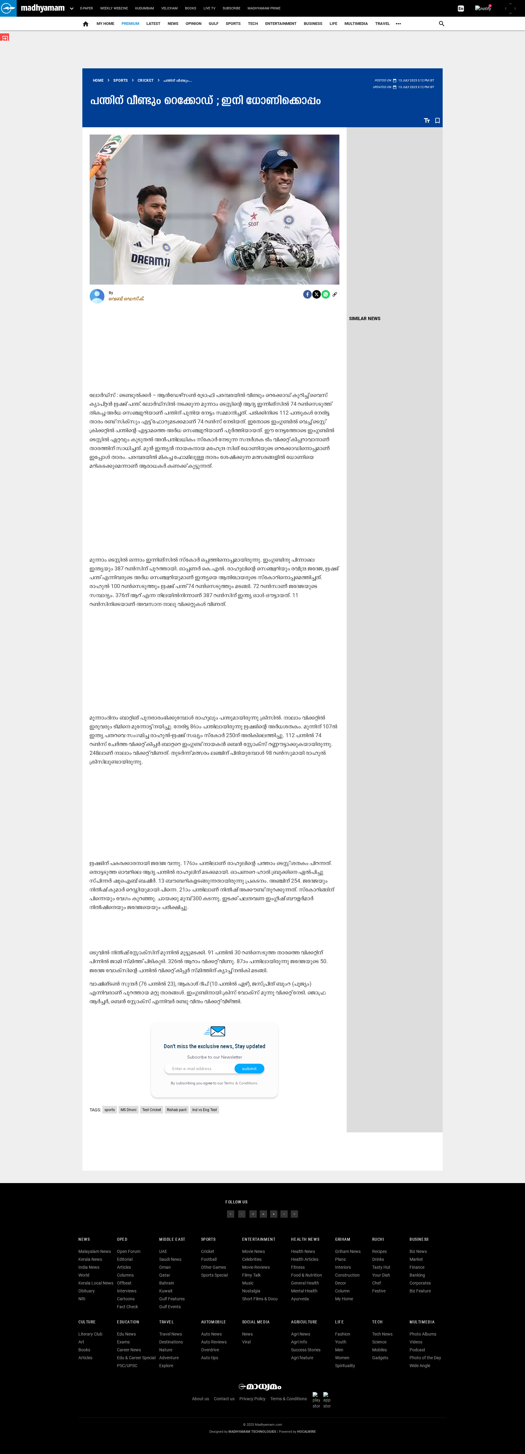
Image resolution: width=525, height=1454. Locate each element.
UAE (163, 1251)
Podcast (417, 1349)
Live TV (209, 8)
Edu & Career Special (136, 1357)
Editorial (124, 1259)
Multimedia (356, 23)
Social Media (256, 1322)
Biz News (418, 1251)
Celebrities (252, 1259)
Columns (125, 1275)
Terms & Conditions (240, 1083)
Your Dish (381, 1275)
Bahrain (166, 1283)
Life (333, 23)
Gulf (213, 23)
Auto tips (209, 1357)
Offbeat (124, 1283)
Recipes (379, 1251)
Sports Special (214, 1275)
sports (110, 1110)
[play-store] (317, 1400)
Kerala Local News (95, 1283)
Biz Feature (420, 1290)
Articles (124, 1267)
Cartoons (126, 1298)
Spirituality (345, 1365)
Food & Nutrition (306, 1275)
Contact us (224, 1398)
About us (200, 1398)
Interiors (343, 1267)
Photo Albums (423, 1334)
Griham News (348, 1251)
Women (342, 1357)
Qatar (164, 1275)
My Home (105, 23)
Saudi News (170, 1259)
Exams (123, 1341)
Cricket (207, 1251)
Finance (417, 1267)
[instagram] (253, 1213)
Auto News (211, 1334)
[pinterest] (294, 1213)
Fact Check (127, 1306)
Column (342, 1290)
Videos (416, 1341)
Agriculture (304, 1322)
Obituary (86, 1290)
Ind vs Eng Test (204, 1110)
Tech (377, 1322)
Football (209, 1259)
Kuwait (166, 1290)
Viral (246, 1341)
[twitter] (242, 1213)
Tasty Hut (381, 1267)
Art (81, 1341)
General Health (305, 1283)
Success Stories (306, 1349)
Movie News (253, 1251)
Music (247, 1283)
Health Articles (304, 1259)
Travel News (170, 1334)
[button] (8, 8)
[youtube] (274, 1213)
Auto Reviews (214, 1341)
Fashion (342, 1334)
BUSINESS (419, 1239)
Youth (340, 1341)
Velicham (169, 8)
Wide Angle (420, 1365)
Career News (129, 1349)
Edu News (126, 1334)
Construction (347, 1275)
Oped (122, 1239)
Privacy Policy (252, 1398)
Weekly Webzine (114, 8)
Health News (305, 1239)
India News (88, 1267)
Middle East (172, 1239)
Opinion (193, 23)
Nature (165, 1349)
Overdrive (210, 1349)
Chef (376, 1283)
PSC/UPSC (127, 1365)
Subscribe (231, 8)
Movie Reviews (256, 1267)
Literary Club (90, 1334)
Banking (417, 1275)
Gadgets (380, 1357)
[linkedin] (263, 1213)
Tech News (382, 1334)
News (173, 23)
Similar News (364, 318)
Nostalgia (251, 1290)
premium (130, 23)
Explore (166, 1365)
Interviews (126, 1290)
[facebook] (307, 294)
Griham (343, 1239)
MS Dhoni (128, 1110)
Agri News (300, 1334)
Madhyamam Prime (264, 8)
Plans (340, 1259)
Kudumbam (144, 8)
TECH (253, 23)
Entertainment (281, 23)
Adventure (169, 1357)
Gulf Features (172, 1298)
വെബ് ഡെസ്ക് (126, 299)
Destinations (171, 1341)
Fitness (298, 1267)
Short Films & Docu (260, 1298)
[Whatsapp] (325, 294)
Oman (165, 1267)
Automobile (213, 1322)
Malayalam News (94, 1251)
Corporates (420, 1283)
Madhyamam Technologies (252, 1432)
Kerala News (90, 1259)
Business (313, 23)
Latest (153, 23)
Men (339, 1349)
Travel (382, 23)
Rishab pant (177, 1110)
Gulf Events (170, 1306)
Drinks (378, 1259)
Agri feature (302, 1357)
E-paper (86, 8)
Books (190, 8)
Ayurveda (300, 1298)
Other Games (213, 1267)
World (83, 1275)
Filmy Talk (251, 1275)
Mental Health (304, 1290)
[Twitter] (316, 294)
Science (379, 1341)
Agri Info (299, 1341)
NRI (81, 1298)
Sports (233, 23)
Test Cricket (151, 1110)
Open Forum (128, 1251)
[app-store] (328, 1400)
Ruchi (378, 1239)
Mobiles (379, 1349)
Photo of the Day (425, 1357)
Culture (87, 1322)
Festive (379, 1290)
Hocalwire (306, 1432)
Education (128, 1322)
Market (416, 1259)
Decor (340, 1283)
